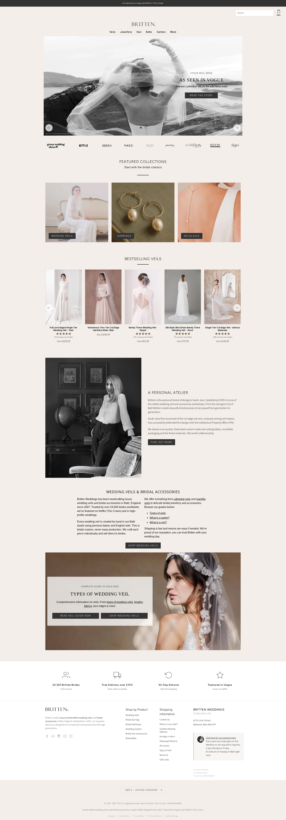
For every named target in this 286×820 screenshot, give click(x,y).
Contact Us (165, 719)
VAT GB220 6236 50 (200, 773)
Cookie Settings (171, 816)
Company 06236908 (200, 770)
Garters (161, 31)
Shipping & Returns (168, 741)
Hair (139, 31)
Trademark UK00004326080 (203, 776)
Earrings (124, 236)
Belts (149, 31)
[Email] (70, 736)
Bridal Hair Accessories (136, 733)
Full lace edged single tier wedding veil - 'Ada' (63, 328)
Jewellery (126, 31)
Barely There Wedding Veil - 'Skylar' (143, 328)
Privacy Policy (138, 816)
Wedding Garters (134, 728)
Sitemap (111, 816)
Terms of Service (154, 816)
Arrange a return (167, 736)
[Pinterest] (59, 736)
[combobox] (254, 13)
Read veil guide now (75, 615)
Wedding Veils (62, 236)
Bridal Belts (131, 738)
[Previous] (49, 127)
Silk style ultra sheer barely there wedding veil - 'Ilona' (183, 328)
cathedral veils (182, 499)
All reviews (164, 745)
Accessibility (124, 816)
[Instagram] (65, 736)
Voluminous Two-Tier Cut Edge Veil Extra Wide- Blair (103, 328)
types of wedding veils (120, 602)
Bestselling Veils (143, 259)
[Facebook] (47, 736)
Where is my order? (169, 724)
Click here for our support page (221, 737)
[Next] (237, 127)
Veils (112, 31)
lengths (138, 602)
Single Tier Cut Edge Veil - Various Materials (222, 328)
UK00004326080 (174, 803)
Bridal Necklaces (133, 724)
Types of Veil (165, 750)
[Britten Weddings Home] (57, 709)
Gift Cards (164, 759)
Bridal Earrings (133, 719)
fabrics (88, 606)
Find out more (161, 442)
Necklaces (192, 236)
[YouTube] (53, 736)
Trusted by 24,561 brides (143, 3)
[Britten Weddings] (143, 24)
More (173, 31)
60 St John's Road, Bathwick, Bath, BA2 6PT (204, 722)
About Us (164, 754)
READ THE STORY (201, 95)
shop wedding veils (143, 545)
